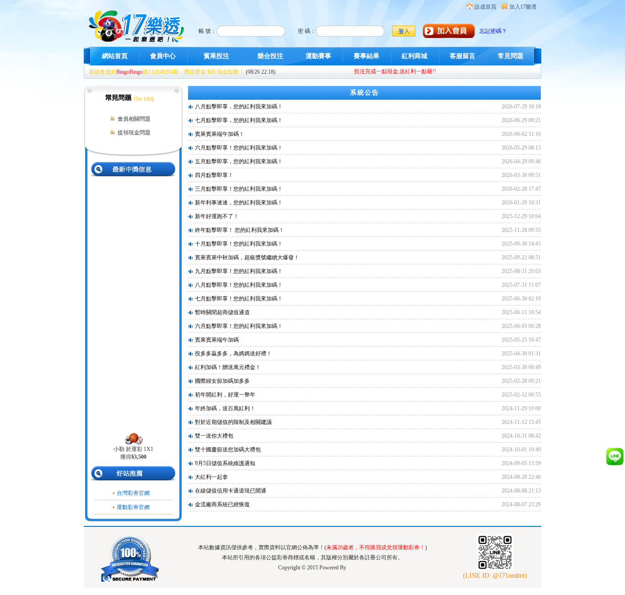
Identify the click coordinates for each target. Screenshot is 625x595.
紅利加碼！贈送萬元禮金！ (228, 367)
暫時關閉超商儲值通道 (222, 312)
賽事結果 (366, 56)
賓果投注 (216, 56)
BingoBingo (129, 72)
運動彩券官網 (133, 507)
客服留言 (462, 56)
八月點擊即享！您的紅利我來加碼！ (239, 285)
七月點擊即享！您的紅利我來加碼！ (239, 298)
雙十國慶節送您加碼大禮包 (228, 449)
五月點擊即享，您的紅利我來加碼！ (239, 161)
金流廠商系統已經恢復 (222, 504)
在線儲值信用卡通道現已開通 (230, 491)
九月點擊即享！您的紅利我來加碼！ (239, 271)
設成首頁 (485, 7)
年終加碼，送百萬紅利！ (225, 408)
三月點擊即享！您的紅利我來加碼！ (239, 189)
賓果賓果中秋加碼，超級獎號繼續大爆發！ (247, 257)
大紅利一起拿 (211, 477)
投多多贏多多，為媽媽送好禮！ (233, 353)
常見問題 (510, 56)
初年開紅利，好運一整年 (225, 394)
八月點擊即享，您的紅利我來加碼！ (239, 106)
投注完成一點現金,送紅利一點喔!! (395, 71)
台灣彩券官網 (133, 493)
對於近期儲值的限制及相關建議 (233, 422)
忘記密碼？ (493, 31)
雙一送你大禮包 (214, 436)
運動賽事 (318, 56)
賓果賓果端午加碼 (217, 340)
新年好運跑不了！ (217, 216)
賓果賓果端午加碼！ (219, 134)
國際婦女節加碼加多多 (222, 381)
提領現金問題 (134, 132)
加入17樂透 (523, 7)
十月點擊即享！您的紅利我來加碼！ (239, 244)
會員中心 (163, 56)
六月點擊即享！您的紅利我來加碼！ (239, 148)
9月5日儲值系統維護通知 (225, 463)
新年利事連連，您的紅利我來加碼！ (239, 202)
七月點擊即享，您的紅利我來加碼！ (239, 120)
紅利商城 (414, 56)
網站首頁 (115, 56)
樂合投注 (270, 56)
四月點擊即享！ (214, 175)
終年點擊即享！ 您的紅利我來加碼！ (239, 230)
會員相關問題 (134, 119)
